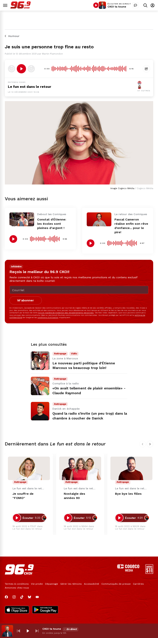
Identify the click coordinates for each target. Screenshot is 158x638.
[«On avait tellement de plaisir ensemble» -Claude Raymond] (40, 386)
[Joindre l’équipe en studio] (135, 5)
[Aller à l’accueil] (20, 7)
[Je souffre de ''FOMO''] (29, 468)
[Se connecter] (152, 5)
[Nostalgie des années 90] (80, 468)
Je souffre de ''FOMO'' (23, 496)
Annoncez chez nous (17, 587)
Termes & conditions (17, 584)
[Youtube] (37, 597)
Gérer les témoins (71, 584)
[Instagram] (14, 597)
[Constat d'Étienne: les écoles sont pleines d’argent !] (21, 219)
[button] (18, 631)
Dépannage (51, 584)
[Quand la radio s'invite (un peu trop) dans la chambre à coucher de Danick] (40, 411)
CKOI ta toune (117, 6)
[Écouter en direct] (96, 5)
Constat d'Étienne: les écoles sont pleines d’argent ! (51, 224)
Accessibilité (91, 584)
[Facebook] (6, 597)
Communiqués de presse (116, 584)
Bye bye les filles (128, 493)
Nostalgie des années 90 (74, 496)
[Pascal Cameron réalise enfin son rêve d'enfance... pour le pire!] (99, 219)
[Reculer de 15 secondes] (11, 68)
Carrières (138, 584)
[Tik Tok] (21, 597)
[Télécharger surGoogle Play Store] (45, 610)
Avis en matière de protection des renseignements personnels (66, 313)
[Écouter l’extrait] (21, 68)
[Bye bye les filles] (131, 468)
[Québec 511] (149, 573)
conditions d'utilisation (48, 317)
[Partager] (146, 68)
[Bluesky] (29, 597)
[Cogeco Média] (128, 570)
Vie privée (37, 584)
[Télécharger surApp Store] (17, 610)
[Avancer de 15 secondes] (31, 68)
